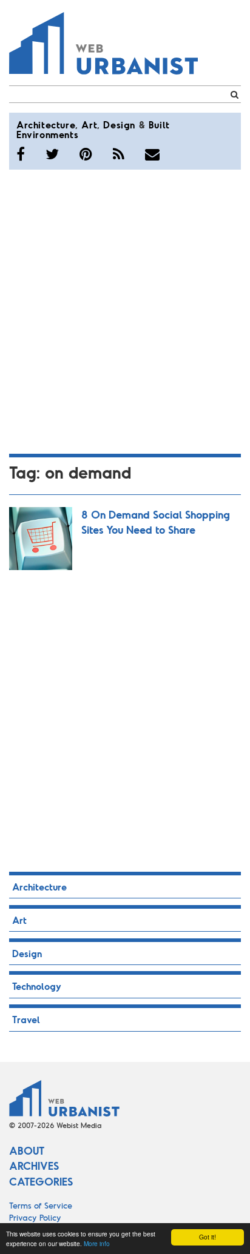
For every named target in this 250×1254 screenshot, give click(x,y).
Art (89, 124)
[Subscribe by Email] (152, 154)
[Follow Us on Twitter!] (52, 154)
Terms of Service (40, 1205)
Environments (47, 134)
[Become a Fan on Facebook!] (20, 154)
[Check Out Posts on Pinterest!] (85, 154)
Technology (36, 986)
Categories (41, 1181)
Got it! (207, 1236)
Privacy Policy (35, 1217)
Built (159, 124)
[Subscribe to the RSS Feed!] (118, 154)
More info (97, 1243)
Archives (34, 1165)
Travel (26, 1019)
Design (119, 124)
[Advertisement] (125, 309)
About (26, 1150)
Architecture (45, 124)
